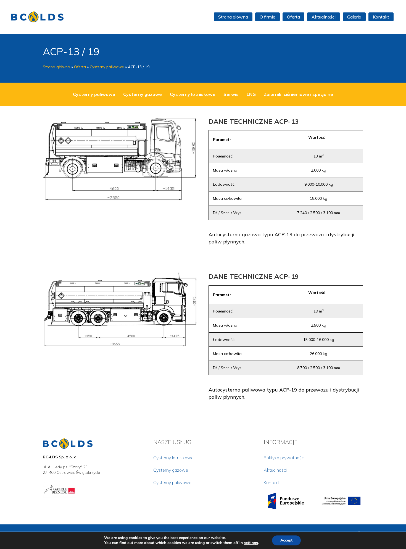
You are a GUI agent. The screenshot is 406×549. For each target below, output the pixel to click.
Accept (286, 540)
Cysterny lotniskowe (192, 94)
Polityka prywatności (284, 457)
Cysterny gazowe (142, 94)
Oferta (80, 66)
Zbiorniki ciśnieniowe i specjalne (298, 94)
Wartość (316, 137)
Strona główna (56, 66)
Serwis (231, 94)
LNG (251, 94)
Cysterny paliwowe (107, 66)
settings (251, 542)
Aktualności (275, 470)
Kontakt (271, 482)
